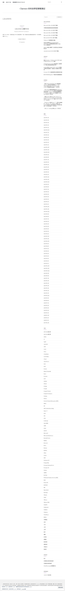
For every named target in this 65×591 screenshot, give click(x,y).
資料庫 (45, 549)
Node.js (45, 448)
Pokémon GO (46, 460)
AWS (45, 346)
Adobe (45, 336)
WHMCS (45, 509)
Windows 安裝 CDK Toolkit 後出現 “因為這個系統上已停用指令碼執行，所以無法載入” (53, 105)
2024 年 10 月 (46, 152)
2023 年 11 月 (46, 179)
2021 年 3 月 (46, 258)
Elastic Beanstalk (47, 371)
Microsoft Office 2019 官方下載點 (51, 35)
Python (45, 470)
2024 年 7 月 (46, 159)
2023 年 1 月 (46, 204)
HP (44, 406)
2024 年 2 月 (46, 172)
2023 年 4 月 (46, 196)
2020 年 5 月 (46, 283)
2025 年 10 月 (46, 130)
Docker (45, 369)
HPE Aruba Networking (49, 408)
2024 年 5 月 (46, 164)
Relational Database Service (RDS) (51, 477)
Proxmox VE (46, 467)
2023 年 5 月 (46, 194)
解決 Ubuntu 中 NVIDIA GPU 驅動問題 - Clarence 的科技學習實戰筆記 (52, 84)
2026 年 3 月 (46, 125)
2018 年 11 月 (46, 315)
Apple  (45, 341)
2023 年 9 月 (46, 184)
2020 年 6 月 (46, 280)
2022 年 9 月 (46, 214)
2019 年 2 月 (46, 312)
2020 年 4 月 (46, 285)
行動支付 (45, 546)
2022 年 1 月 (46, 233)
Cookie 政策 (24, 589)
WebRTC (45, 504)
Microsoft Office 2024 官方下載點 (51, 25)
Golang (45, 386)
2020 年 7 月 (46, 278)
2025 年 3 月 (46, 142)
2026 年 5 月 (46, 120)
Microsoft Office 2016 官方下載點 (51, 32)
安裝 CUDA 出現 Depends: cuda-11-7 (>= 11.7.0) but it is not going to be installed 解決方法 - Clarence (53, 98)
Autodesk (46, 344)
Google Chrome (47, 391)
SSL (44, 487)
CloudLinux (46, 354)
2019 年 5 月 (46, 307)
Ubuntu (45, 495)
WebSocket (46, 507)
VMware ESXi (46, 502)
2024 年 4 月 (46, 167)
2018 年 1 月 (46, 320)
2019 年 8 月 (46, 300)
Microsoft (46, 433)
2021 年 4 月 (46, 256)
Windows (46, 512)
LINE (45, 425)
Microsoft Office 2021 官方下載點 (51, 30)
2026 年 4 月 (46, 122)
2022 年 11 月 (46, 209)
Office (45, 453)
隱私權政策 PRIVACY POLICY (19, 2)
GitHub (45, 381)
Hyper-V (45, 411)
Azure (45, 349)
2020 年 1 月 (46, 293)
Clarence (27, 31)
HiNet (45, 403)
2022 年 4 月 (46, 226)
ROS (45, 480)
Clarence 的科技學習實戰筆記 (32, 9)
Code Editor (46, 356)
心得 (45, 529)
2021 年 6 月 (46, 251)
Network (46, 443)
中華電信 (45, 519)
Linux (45, 428)
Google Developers (48, 393)
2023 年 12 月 (46, 177)
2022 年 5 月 (46, 223)
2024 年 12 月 (46, 147)
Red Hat (45, 475)
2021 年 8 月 (46, 246)
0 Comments (22, 42)
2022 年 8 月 (46, 216)
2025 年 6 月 (46, 135)
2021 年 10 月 (46, 241)
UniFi (45, 497)
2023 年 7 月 (46, 189)
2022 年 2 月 (46, 231)
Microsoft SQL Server (48, 435)
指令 (45, 532)
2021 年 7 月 (46, 248)
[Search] (61, 2)
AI (44, 339)
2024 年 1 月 (46, 174)
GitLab (45, 383)
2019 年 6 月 (46, 305)
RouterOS (46, 482)
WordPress (46, 514)
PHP (45, 457)
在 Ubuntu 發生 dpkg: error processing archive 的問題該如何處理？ (51, 86)
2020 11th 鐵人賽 (47, 331)
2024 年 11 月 (46, 149)
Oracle (45, 455)
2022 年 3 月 (46, 228)
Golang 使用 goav (52, 108)
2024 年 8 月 (46, 157)
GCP (45, 378)
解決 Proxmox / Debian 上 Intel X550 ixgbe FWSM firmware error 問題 (53, 61)
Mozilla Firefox (47, 438)
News (45, 445)
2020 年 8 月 (46, 275)
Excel (45, 373)
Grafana (45, 396)
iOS (44, 415)
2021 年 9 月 (46, 243)
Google (45, 388)
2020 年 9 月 (46, 273)
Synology (46, 492)
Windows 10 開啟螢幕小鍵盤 (49, 40)
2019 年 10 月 (46, 295)
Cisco (45, 351)
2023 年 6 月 (46, 191)
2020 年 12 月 (46, 265)
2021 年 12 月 (46, 236)
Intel (45, 413)
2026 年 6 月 (46, 117)
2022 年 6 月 (46, 221)
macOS (45, 430)
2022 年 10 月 (46, 211)
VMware (45, 499)
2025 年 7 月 (46, 132)
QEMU (45, 472)
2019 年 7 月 (46, 303)
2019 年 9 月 (46, 298)
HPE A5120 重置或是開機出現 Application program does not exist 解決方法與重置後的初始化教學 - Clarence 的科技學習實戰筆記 (53, 91)
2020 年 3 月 (46, 288)
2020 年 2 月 (46, 290)
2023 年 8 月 (46, 186)
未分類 (45, 537)
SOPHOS (45, 485)
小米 (45, 524)
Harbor (45, 398)
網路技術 (45, 544)
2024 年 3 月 (46, 169)
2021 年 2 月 (46, 261)
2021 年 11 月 (46, 238)
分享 (45, 522)
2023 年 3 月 (46, 199)
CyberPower (46, 361)
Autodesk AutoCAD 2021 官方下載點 (51, 51)
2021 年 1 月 (46, 263)
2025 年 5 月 (46, 137)
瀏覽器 (45, 539)
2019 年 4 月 (46, 310)
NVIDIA (45, 450)
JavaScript (46, 420)
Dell (44, 364)
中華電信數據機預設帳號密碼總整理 (51, 27)
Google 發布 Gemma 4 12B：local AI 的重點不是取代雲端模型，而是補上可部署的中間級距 (53, 68)
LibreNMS (22, 25)
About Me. (8, 2)
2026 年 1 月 (46, 127)
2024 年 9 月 (46, 154)
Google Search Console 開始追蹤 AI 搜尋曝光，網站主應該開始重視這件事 (53, 64)
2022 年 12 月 (46, 206)
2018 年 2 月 (46, 317)
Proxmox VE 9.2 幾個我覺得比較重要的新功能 (53, 72)
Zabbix (45, 517)
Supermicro (46, 490)
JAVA (45, 418)
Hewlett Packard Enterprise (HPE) (51, 401)
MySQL (45, 440)
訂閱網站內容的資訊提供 (49, 561)
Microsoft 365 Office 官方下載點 (50, 37)
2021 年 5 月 (46, 253)
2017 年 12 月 (46, 322)
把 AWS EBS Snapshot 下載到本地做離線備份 (53, 74)
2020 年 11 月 (46, 268)
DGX (45, 366)
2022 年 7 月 (46, 219)
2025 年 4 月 (46, 139)
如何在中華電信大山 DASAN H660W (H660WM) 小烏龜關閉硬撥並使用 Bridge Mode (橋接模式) (52, 44)
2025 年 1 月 (46, 144)
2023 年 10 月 (46, 181)
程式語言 (45, 541)
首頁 (3, 2)
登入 (45, 558)
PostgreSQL (46, 462)
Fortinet (45, 376)
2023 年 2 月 (46, 201)
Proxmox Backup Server (49, 465)
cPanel (45, 359)
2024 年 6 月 (46, 162)
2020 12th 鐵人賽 (47, 334)
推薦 (45, 534)
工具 (45, 527)
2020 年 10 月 (46, 270)
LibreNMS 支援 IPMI (22, 29)
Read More (22, 39)
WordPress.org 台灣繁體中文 (50, 565)
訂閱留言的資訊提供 (48, 563)
